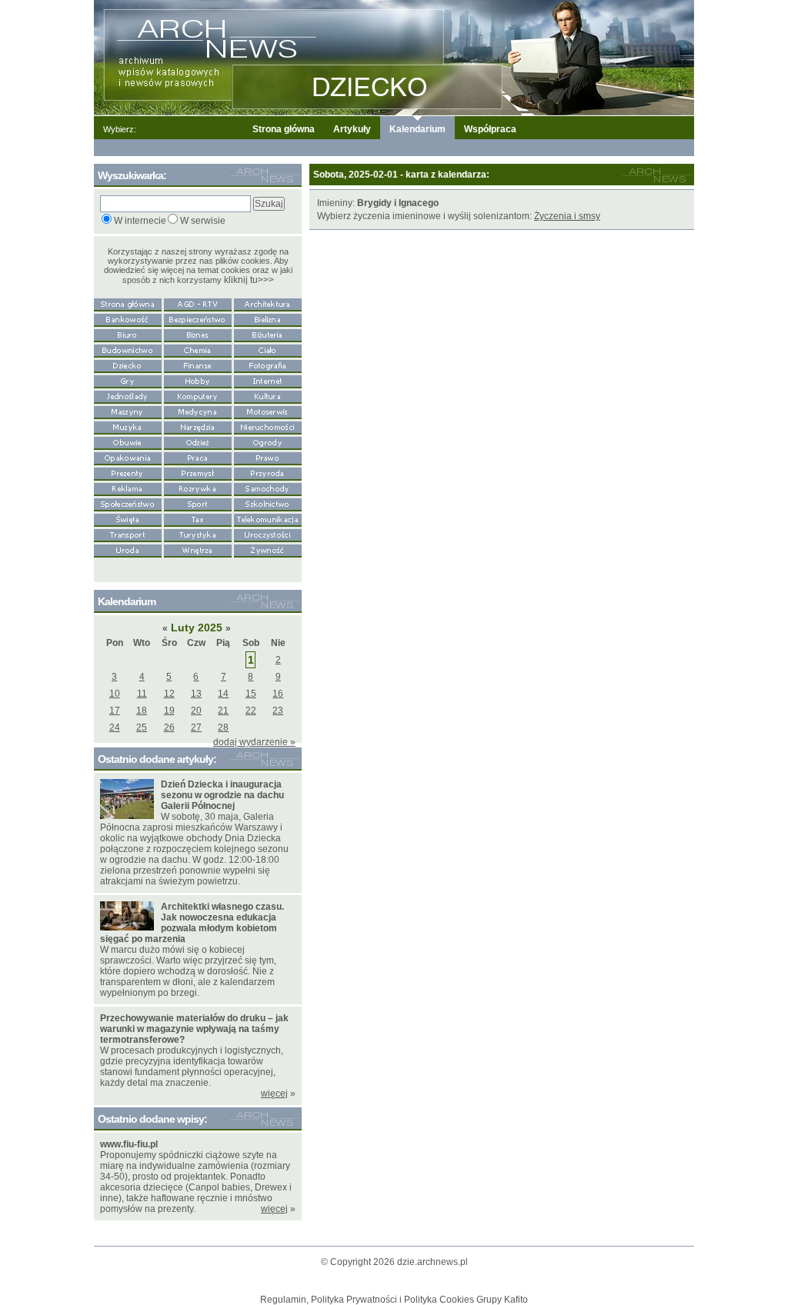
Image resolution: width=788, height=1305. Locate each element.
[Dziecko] (128, 364)
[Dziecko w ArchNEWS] (394, 57)
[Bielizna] (268, 318)
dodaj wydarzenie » (254, 742)
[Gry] (128, 380)
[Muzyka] (128, 426)
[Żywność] (268, 549)
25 (141, 727)
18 (141, 710)
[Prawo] (268, 456)
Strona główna (283, 129)
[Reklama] (128, 487)
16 (277, 693)
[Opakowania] (128, 456)
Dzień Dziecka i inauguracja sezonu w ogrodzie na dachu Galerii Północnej (222, 795)
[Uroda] (128, 549)
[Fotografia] (268, 364)
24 (114, 727)
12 (169, 693)
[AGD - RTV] (198, 303)
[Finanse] (198, 364)
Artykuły (352, 129)
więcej (274, 1093)
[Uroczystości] (268, 533)
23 (277, 710)
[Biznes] (198, 333)
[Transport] (128, 533)
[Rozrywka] (198, 487)
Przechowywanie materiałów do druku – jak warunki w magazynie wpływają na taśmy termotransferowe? (194, 1029)
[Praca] (198, 456)
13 (196, 693)
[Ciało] (268, 349)
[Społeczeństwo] (128, 503)
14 (223, 693)
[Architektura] (268, 303)
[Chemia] (198, 349)
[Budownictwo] (128, 349)
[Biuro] (128, 333)
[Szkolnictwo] (268, 503)
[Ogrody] (268, 441)
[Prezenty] (128, 472)
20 (196, 710)
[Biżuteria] (268, 333)
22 (250, 710)
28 (223, 727)
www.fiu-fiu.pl (129, 1144)
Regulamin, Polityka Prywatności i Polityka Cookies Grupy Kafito (394, 1299)
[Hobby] (198, 380)
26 (169, 727)
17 (114, 710)
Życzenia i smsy (567, 216)
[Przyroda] (268, 472)
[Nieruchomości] (268, 426)
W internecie (140, 220)
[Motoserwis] (268, 410)
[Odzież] (198, 441)
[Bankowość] (128, 318)
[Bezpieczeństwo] (198, 318)
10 (114, 693)
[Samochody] (268, 487)
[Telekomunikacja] (268, 518)
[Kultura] (268, 395)
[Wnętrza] (198, 549)
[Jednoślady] (128, 395)
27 (196, 727)
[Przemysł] (198, 472)
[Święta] (128, 518)
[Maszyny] (128, 410)
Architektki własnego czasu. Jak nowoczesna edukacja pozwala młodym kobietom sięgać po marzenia (192, 922)
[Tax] (198, 518)
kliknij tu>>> (249, 280)
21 (223, 710)
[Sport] (198, 503)
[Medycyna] (198, 410)
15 (250, 693)
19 (169, 710)
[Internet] (268, 380)
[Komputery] (198, 395)
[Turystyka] (198, 533)
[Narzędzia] (198, 426)
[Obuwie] (128, 441)
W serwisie (202, 220)
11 (142, 693)
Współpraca (490, 129)
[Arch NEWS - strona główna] (128, 303)
